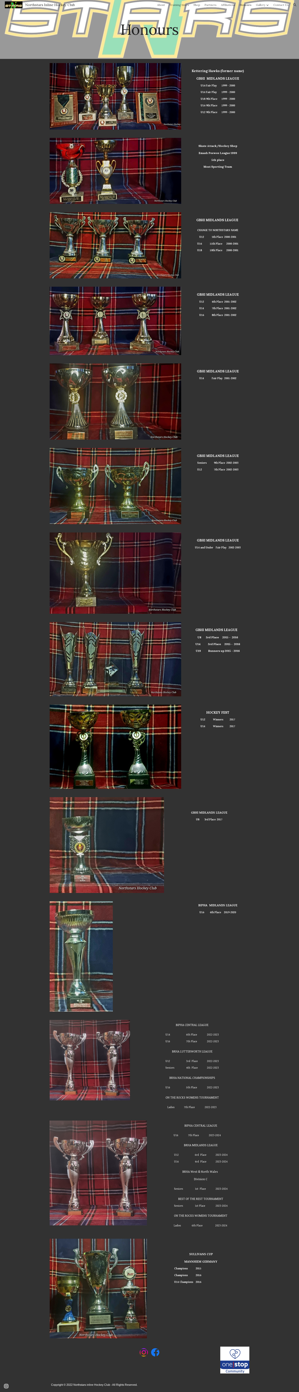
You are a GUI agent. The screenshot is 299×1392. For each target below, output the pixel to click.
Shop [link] (196, 5)
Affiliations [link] (228, 5)
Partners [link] (210, 5)
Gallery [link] (260, 5)
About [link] (161, 5)
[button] (295, 5)
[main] (149, 29)
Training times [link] (179, 5)
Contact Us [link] (281, 5)
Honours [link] (245, 5)
